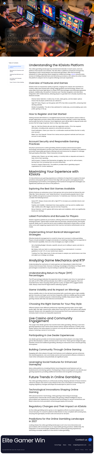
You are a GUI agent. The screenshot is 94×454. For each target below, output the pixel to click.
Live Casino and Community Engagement (15, 79)
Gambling (10, 30)
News (64, 445)
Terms (86, 449)
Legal (90, 449)
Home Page (57, 445)
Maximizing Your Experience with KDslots (17, 71)
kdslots (73, 74)
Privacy (82, 449)
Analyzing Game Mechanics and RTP (16, 75)
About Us (77, 449)
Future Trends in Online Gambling (17, 82)
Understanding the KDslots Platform (15, 67)
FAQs (69, 445)
